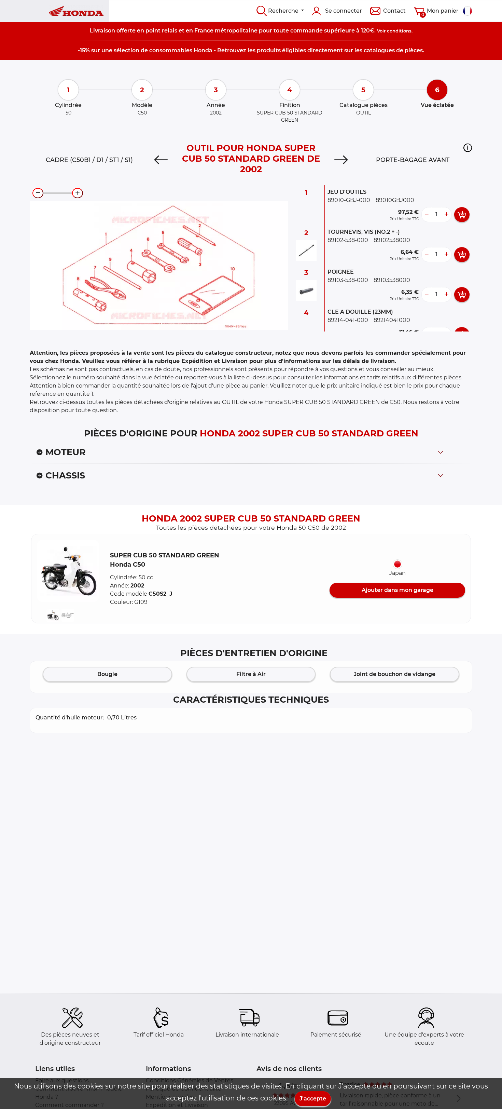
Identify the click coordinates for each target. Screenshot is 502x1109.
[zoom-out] (37, 193)
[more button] (446, 214)
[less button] (426, 214)
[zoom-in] (77, 193)
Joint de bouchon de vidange (394, 674)
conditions (399, 30)
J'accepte (312, 1098)
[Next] (341, 160)
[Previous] (161, 160)
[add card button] (462, 214)
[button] (467, 147)
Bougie (107, 674)
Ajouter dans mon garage (397, 590)
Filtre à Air (251, 674)
